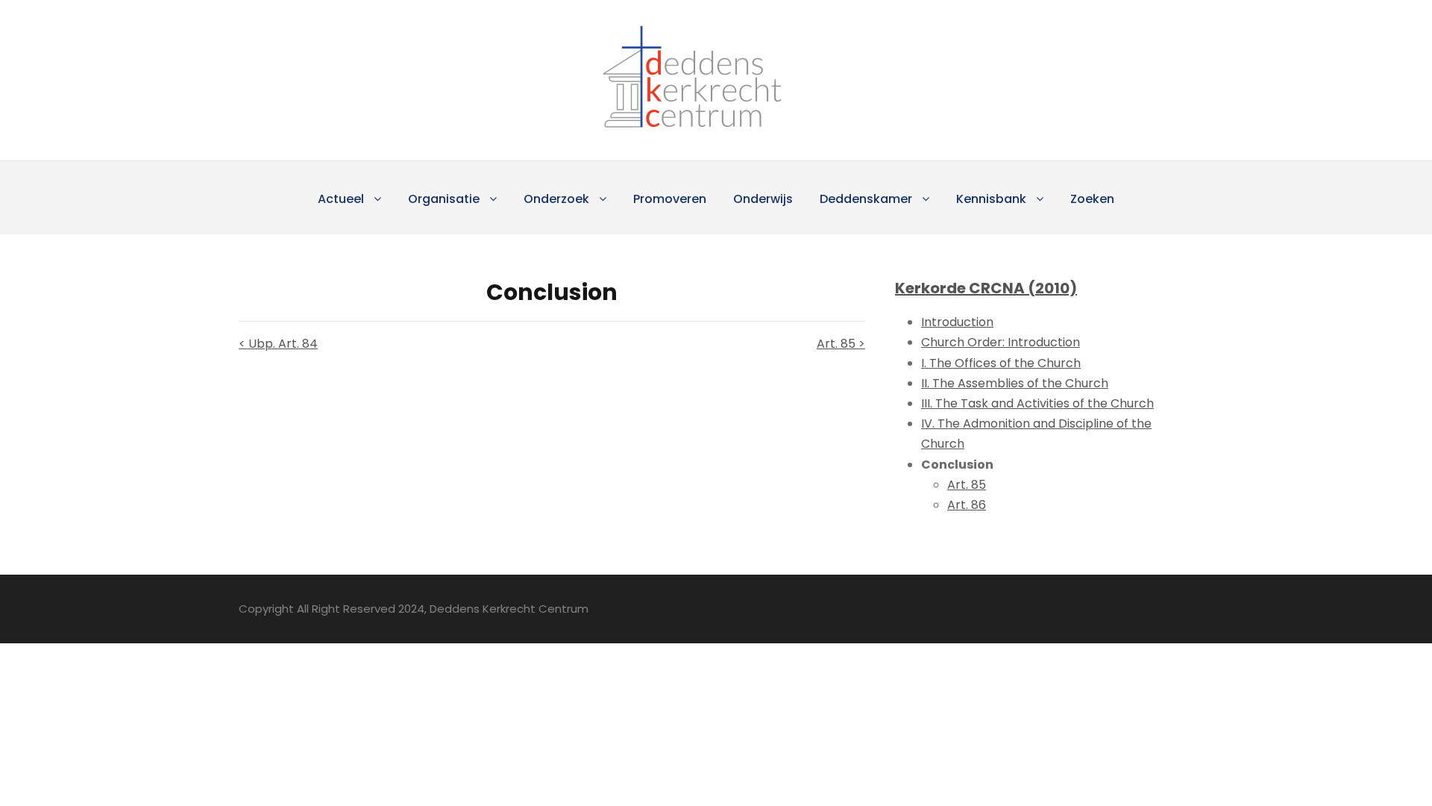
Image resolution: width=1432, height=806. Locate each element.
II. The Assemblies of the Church (1014, 383)
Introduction (957, 322)
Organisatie (444, 198)
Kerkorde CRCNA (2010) (986, 288)
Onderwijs (763, 198)
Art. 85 (966, 484)
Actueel (341, 198)
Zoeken (1092, 198)
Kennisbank (991, 198)
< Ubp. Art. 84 (278, 343)
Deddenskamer (866, 198)
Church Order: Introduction (1000, 342)
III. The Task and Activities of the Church (1037, 403)
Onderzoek (556, 198)
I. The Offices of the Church (1001, 363)
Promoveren (669, 198)
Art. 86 (966, 504)
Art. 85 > (841, 343)
